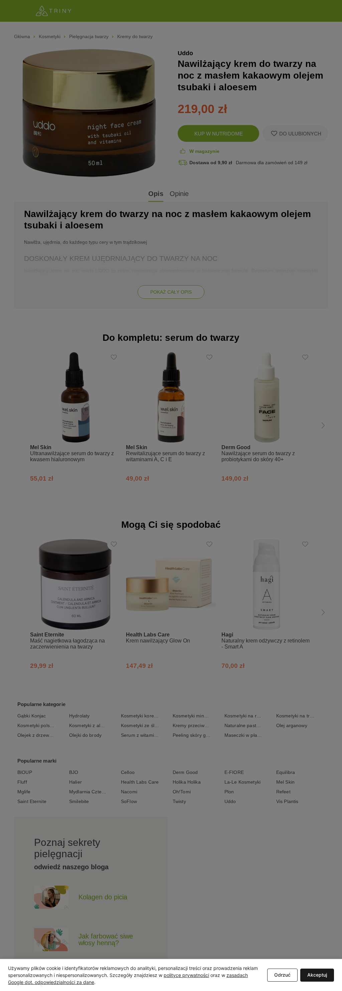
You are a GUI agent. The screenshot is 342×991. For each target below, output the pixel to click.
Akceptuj (317, 975)
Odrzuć (282, 975)
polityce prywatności (186, 975)
